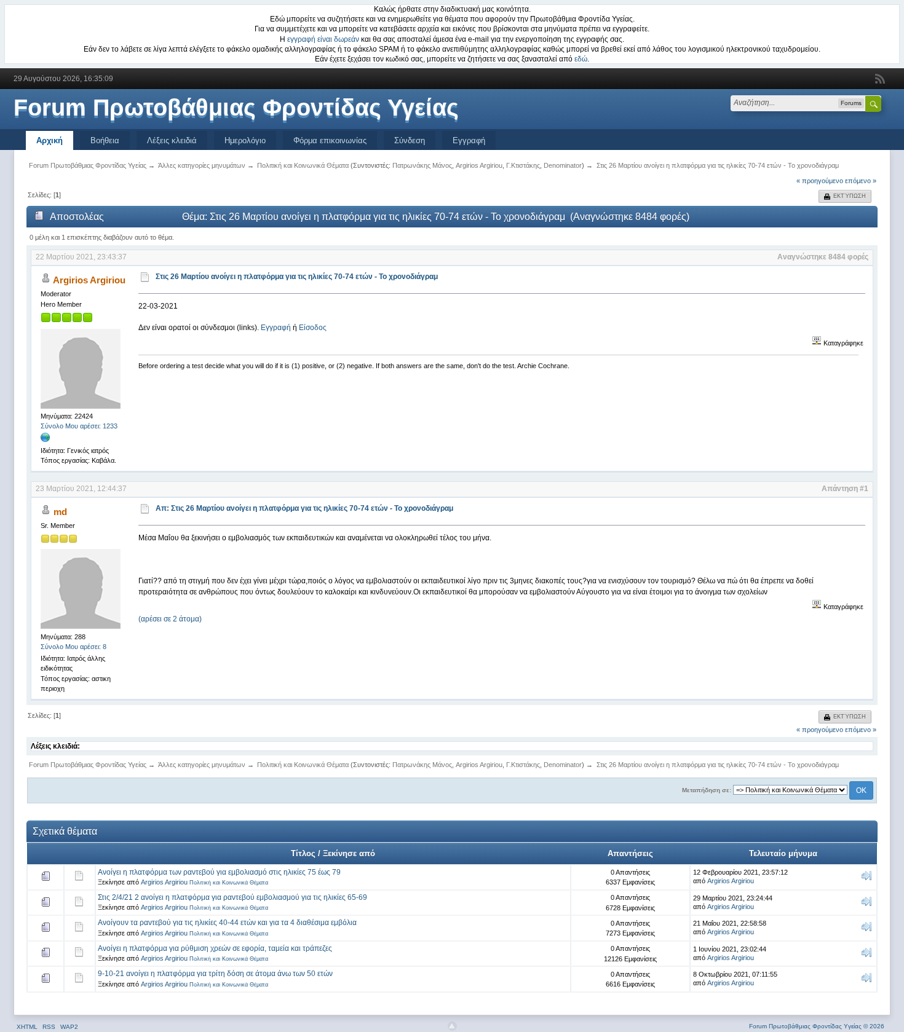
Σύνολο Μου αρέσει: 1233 (79, 426)
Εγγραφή (469, 140)
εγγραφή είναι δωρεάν (323, 39)
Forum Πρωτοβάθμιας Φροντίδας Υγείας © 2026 (816, 1026)
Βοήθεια (104, 140)
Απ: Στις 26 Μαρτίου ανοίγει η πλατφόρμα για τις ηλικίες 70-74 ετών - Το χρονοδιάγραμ (304, 508)
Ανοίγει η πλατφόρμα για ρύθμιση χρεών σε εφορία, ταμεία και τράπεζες (215, 948)
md (60, 511)
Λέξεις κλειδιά (172, 140)
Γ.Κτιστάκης (523, 165)
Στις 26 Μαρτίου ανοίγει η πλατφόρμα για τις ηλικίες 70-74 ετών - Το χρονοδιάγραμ (297, 276)
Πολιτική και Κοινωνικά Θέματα (228, 883)
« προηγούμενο (819, 180)
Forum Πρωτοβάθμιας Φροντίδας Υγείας (236, 107)
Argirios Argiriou (479, 165)
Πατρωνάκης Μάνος (422, 165)
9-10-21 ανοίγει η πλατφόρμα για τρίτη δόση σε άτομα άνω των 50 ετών (215, 973)
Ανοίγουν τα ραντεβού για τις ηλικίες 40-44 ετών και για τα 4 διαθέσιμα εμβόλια (227, 922)
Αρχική (49, 140)
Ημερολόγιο (245, 140)
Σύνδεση (409, 140)
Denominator (563, 165)
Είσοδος (313, 327)
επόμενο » (860, 180)
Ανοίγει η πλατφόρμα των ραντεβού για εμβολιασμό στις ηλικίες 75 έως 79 (219, 872)
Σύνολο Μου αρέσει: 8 (73, 646)
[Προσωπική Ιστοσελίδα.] (45, 440)
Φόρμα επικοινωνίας (330, 140)
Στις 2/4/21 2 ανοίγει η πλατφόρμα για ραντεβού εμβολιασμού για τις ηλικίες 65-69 (232, 897)
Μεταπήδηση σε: (706, 790)
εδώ (580, 59)
